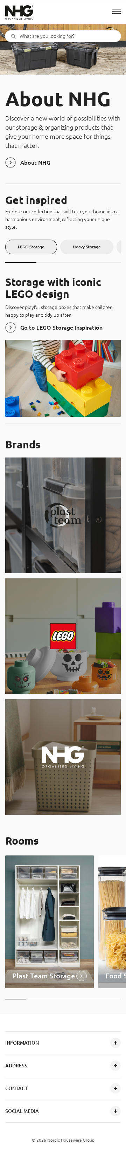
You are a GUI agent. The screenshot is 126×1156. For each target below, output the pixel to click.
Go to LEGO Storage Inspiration (61, 327)
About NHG (35, 162)
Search (13, 36)
